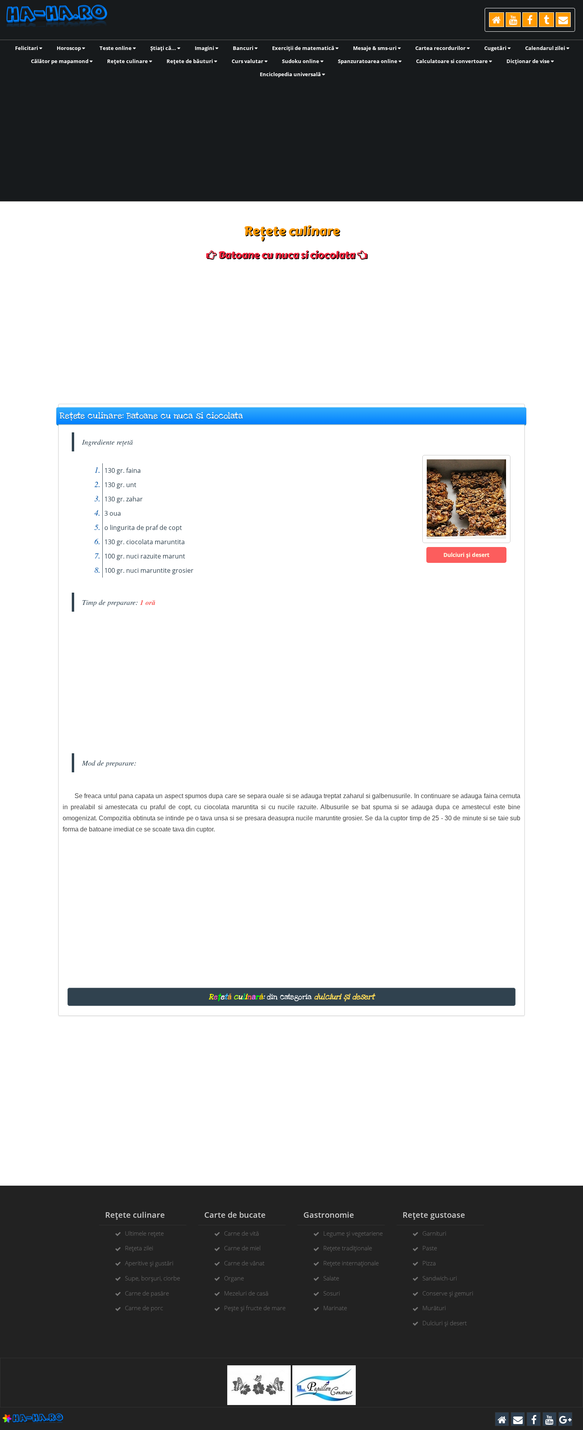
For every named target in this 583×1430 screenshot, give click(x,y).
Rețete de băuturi (190, 61)
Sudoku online (301, 61)
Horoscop (69, 48)
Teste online (116, 48)
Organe (234, 1278)
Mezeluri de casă (246, 1293)
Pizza (429, 1263)
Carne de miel (242, 1248)
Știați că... (163, 48)
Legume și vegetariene (353, 1233)
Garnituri (434, 1233)
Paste (429, 1248)
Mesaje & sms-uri (375, 48)
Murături (434, 1308)
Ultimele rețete (144, 1233)
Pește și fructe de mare (255, 1308)
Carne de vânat (244, 1263)
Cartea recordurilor (441, 48)
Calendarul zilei (545, 48)
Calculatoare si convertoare (452, 61)
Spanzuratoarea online (368, 61)
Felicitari (27, 48)
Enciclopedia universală (291, 74)
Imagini (205, 48)
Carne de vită (241, 1233)
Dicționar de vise (528, 61)
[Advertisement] (291, 138)
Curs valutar (248, 61)
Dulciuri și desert (466, 555)
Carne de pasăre (147, 1293)
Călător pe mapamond (60, 61)
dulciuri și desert (344, 997)
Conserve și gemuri (447, 1293)
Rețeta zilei (139, 1248)
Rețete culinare (128, 61)
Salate (331, 1278)
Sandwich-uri (439, 1278)
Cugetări (496, 48)
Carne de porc (144, 1308)
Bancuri (244, 48)
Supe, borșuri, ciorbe (152, 1278)
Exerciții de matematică (304, 48)
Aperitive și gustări (149, 1263)
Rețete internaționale (351, 1263)
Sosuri (331, 1293)
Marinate (335, 1308)
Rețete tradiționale (347, 1248)
